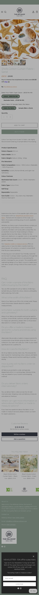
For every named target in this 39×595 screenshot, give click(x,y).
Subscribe (19, 584)
